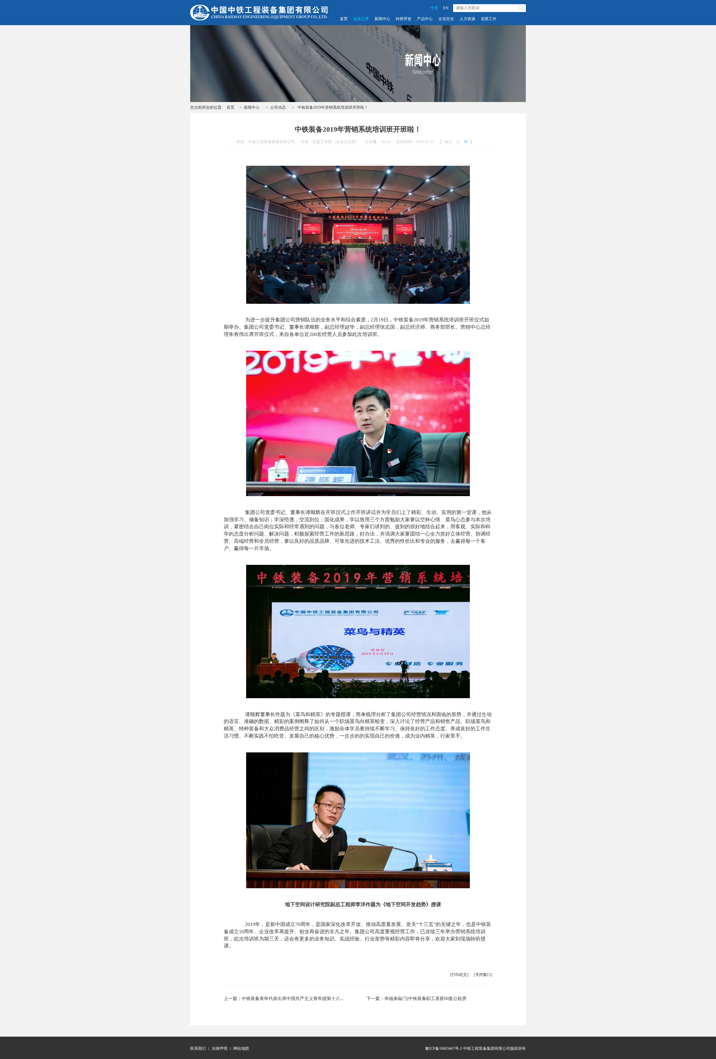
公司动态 (278, 107)
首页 (344, 19)
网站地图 (241, 1048)
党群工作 (488, 19)
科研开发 (403, 19)
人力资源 (467, 19)
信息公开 (361, 19)
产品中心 (425, 19)
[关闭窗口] (483, 975)
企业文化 (446, 19)
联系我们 (198, 1048)
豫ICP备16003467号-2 (443, 1048)
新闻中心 (382, 19)
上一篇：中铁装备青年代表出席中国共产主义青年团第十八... (283, 998)
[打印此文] (459, 975)
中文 (434, 8)
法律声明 (219, 1048)
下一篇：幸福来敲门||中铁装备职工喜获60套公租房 (416, 998)
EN (445, 8)
